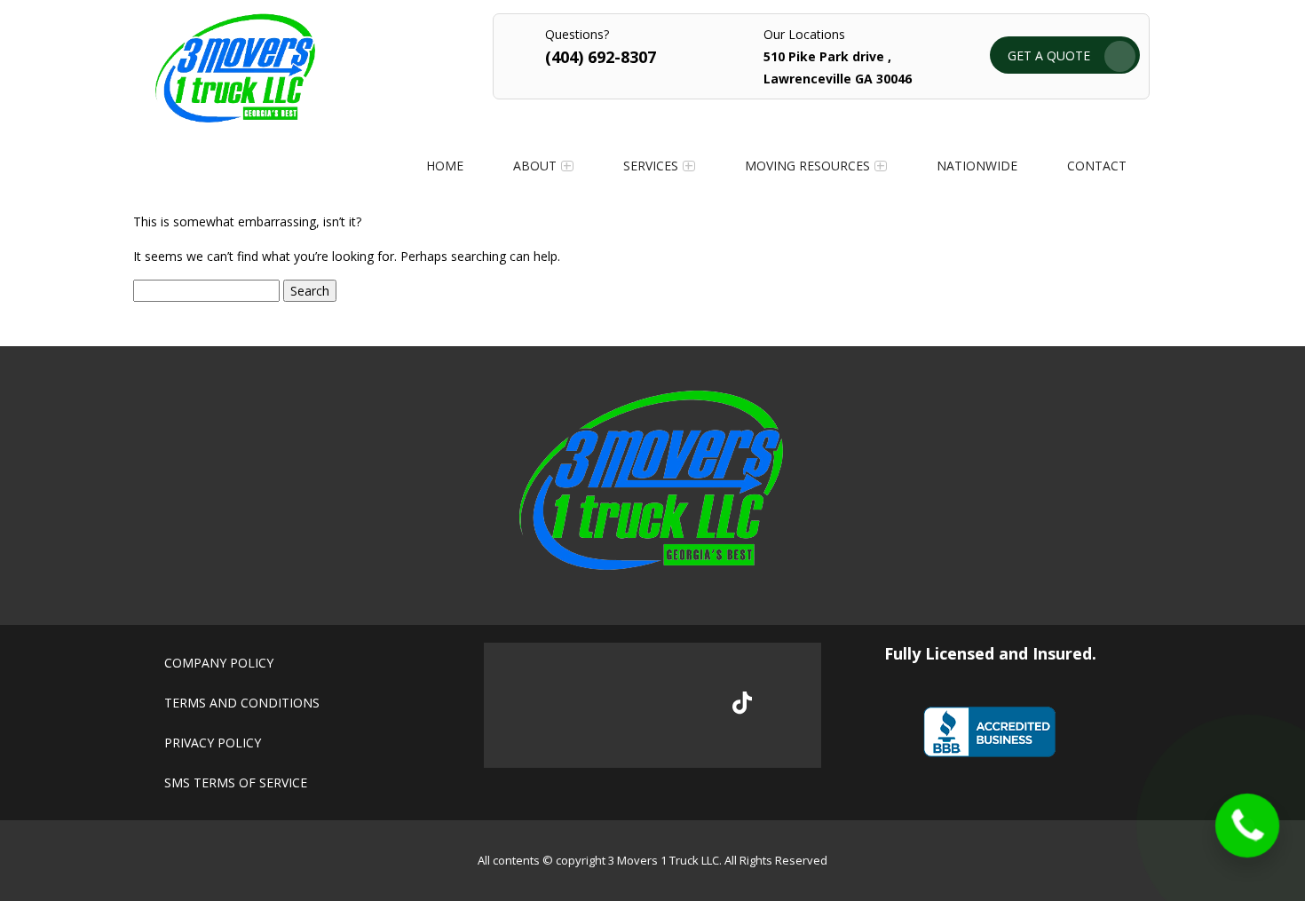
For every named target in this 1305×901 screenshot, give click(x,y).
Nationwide (977, 165)
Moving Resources (807, 165)
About (535, 165)
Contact (1097, 165)
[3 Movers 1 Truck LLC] (235, 117)
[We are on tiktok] (742, 703)
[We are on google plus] (623, 705)
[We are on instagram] (683, 705)
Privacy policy (212, 742)
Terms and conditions (242, 702)
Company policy (218, 662)
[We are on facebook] (564, 705)
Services (650, 165)
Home (444, 165)
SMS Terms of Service (235, 782)
